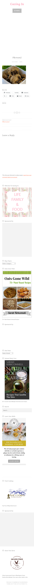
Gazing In (17, 4)
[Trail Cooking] (17, 493)
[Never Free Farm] (17, 562)
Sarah (21, 61)
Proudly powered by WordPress (17, 582)
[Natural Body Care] (17, 380)
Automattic (23, 584)
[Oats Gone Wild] (17, 294)
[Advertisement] (17, 35)
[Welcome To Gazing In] (17, 202)
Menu (18, 10)
